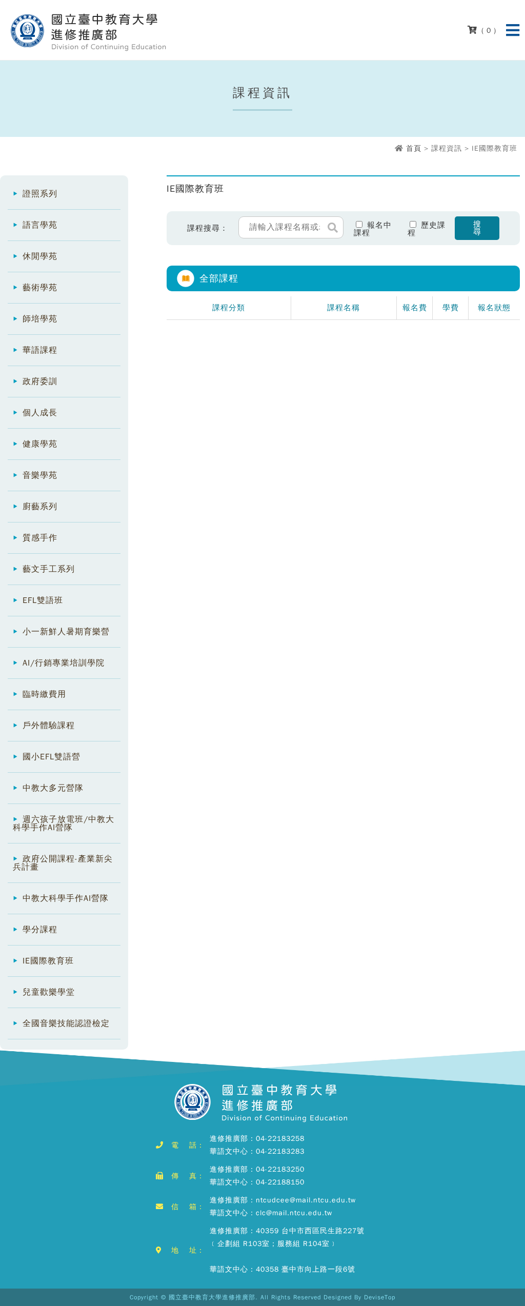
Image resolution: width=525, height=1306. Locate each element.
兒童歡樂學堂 (49, 992)
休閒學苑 (40, 256)
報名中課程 (373, 228)
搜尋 (477, 227)
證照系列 (40, 194)
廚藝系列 (40, 506)
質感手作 (40, 538)
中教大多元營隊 (53, 788)
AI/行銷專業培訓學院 (64, 663)
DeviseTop (379, 1297)
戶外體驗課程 (49, 725)
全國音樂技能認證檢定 (66, 1023)
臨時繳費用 (44, 694)
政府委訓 (40, 381)
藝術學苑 (40, 288)
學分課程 (40, 930)
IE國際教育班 (48, 961)
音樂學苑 (40, 475)
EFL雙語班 (43, 600)
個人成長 (40, 413)
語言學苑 (40, 225)
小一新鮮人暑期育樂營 (66, 632)
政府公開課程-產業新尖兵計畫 (63, 863)
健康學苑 (40, 444)
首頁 (413, 148)
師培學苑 (40, 319)
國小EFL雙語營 (51, 757)
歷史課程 (427, 228)
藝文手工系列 (49, 569)
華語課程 (40, 350)
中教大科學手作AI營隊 (66, 898)
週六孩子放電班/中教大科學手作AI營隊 (63, 823)
